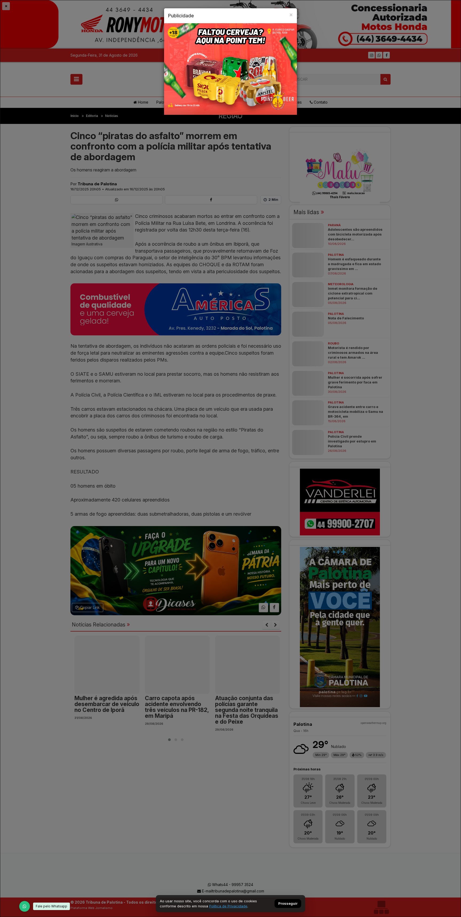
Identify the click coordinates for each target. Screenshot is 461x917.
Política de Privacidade (228, 906)
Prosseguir (287, 904)
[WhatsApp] (24, 906)
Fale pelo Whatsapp (51, 906)
